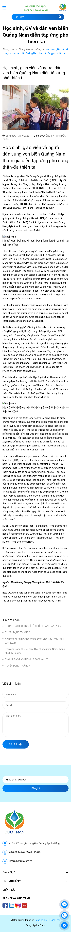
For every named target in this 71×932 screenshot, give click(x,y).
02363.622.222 (17, 851)
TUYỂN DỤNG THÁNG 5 (17, 632)
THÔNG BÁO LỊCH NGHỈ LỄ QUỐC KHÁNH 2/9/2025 (33, 626)
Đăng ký (35, 788)
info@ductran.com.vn (20, 861)
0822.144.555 (33, 851)
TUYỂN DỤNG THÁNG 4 (17, 665)
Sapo (42, 925)
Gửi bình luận (15, 744)
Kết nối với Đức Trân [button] (16, 898)
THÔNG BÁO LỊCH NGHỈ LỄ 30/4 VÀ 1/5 (26, 659)
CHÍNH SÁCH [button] (9, 889)
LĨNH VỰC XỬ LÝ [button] (11, 881)
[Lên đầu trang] (64, 894)
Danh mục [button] (8, 872)
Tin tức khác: (11, 620)
